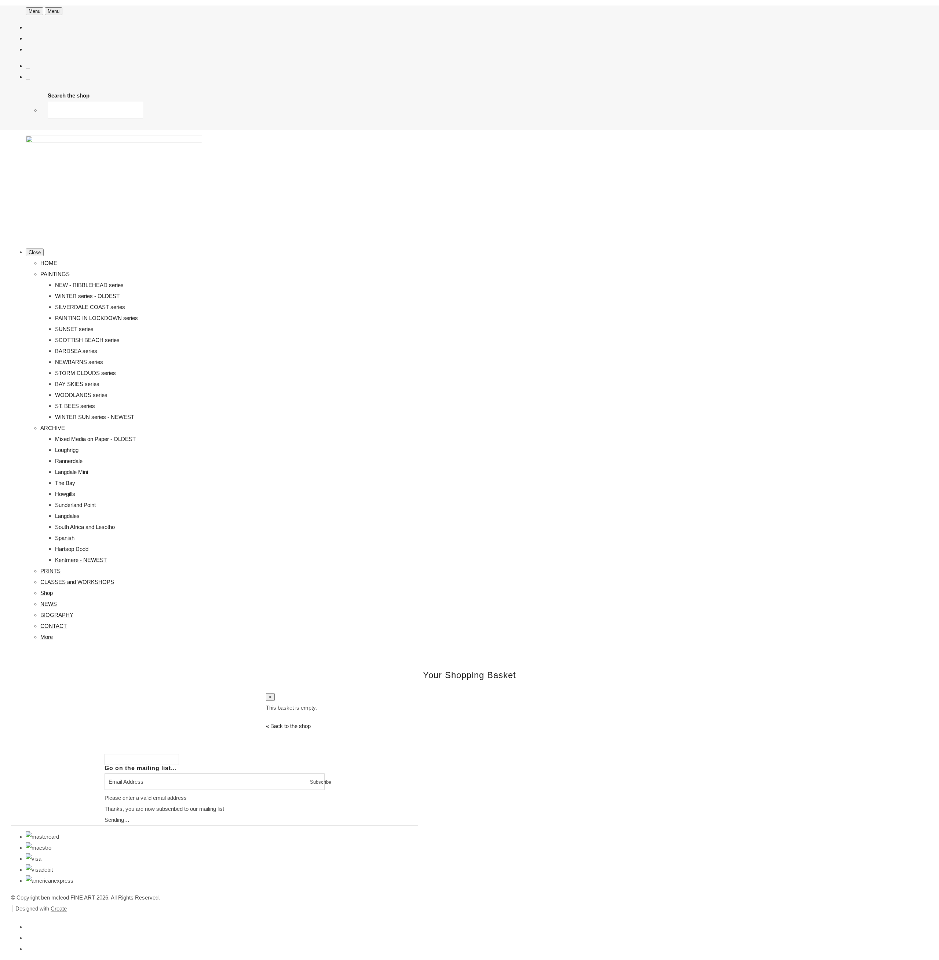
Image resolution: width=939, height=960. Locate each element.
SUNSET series (74, 329)
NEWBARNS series (79, 362)
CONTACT (53, 626)
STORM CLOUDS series (85, 373)
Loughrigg (66, 450)
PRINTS (50, 571)
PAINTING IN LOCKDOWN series (96, 318)
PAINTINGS (55, 274)
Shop (46, 593)
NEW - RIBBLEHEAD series (89, 285)
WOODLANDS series (81, 395)
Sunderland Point (75, 505)
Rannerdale (69, 461)
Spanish (64, 538)
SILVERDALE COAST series (90, 307)
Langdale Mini (71, 472)
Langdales (67, 516)
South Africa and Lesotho (85, 527)
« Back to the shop (288, 726)
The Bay (65, 483)
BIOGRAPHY (56, 615)
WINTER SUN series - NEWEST (94, 417)
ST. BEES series (75, 406)
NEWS (48, 604)
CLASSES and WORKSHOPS (77, 582)
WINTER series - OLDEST (87, 296)
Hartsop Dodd (71, 549)
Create (59, 908)
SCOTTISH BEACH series (87, 340)
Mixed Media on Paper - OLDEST (95, 439)
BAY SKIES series (77, 384)
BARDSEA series (76, 351)
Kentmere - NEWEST (81, 560)
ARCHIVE (52, 428)
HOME (48, 263)
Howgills (65, 494)
